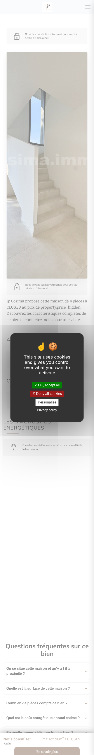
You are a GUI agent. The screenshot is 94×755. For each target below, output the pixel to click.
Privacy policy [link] (47, 410)
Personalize (47, 402)
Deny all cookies (48, 394)
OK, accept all (48, 385)
